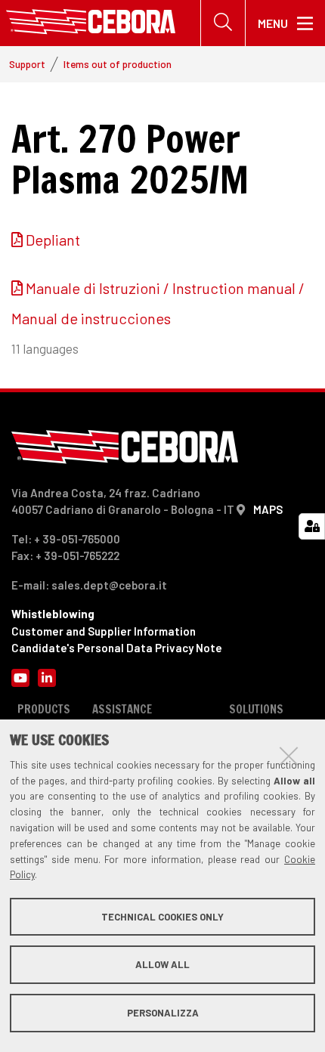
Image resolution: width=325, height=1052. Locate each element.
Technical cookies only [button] (162, 917)
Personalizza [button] (163, 1013)
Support (27, 63)
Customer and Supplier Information (103, 631)
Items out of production (117, 63)
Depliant (53, 240)
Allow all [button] (162, 964)
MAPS (268, 509)
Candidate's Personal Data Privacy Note (116, 647)
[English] (90, 23)
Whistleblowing (52, 613)
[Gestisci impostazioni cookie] (312, 526)
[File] (18, 240)
